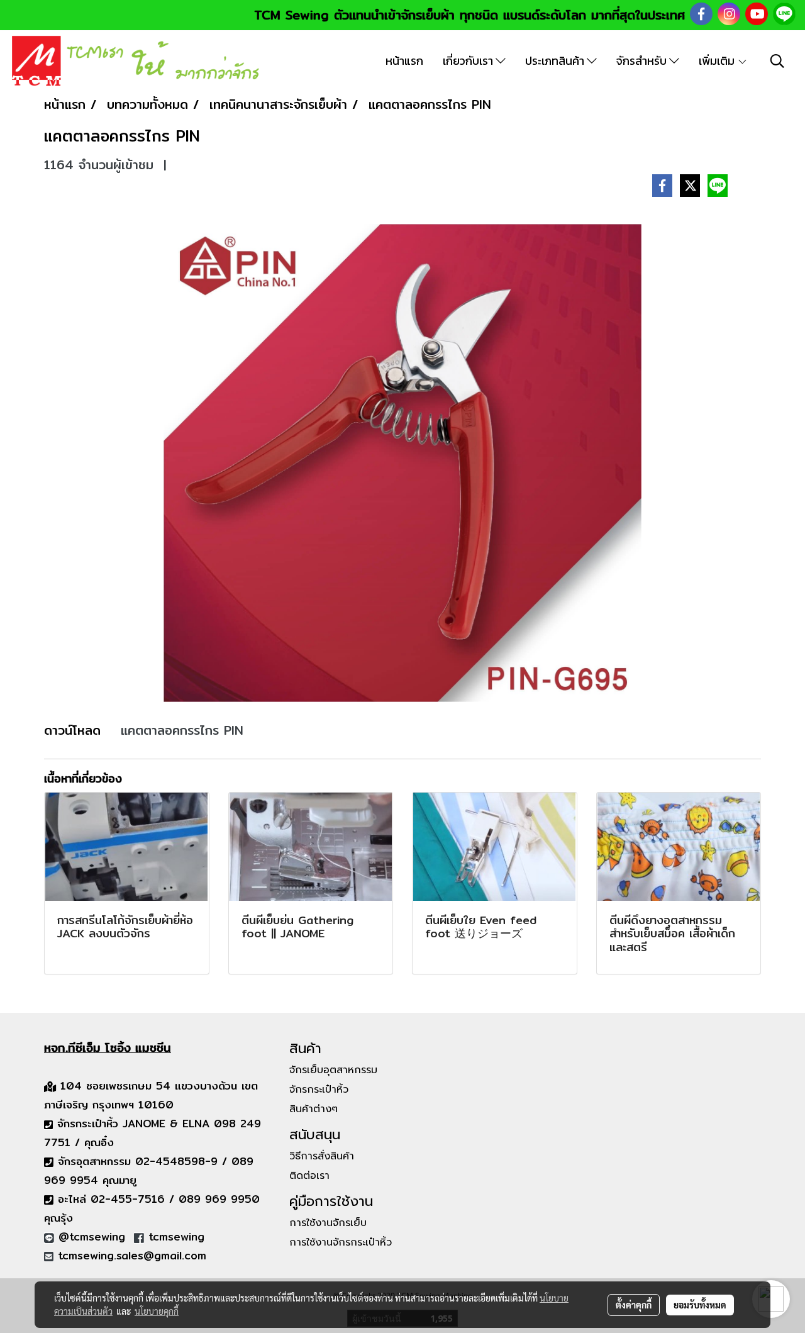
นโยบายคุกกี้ (157, 1311)
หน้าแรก (404, 60)
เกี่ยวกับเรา (469, 60)
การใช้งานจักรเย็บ (328, 1222)
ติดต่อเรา (309, 1175)
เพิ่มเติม (718, 60)
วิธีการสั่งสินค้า (321, 1156)
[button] (777, 61)
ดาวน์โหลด (72, 730)
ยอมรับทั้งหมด (700, 1304)
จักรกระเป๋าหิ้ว (318, 1089)
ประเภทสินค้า (556, 60)
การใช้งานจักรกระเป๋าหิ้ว (340, 1242)
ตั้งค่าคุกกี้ (634, 1304)
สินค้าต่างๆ (313, 1109)
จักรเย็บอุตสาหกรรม (333, 1070)
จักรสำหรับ (642, 60)
